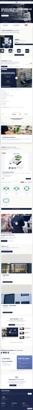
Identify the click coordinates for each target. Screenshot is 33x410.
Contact (26, 0)
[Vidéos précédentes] (30, 326)
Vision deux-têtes (3, 405)
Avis (23, 0)
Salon (21, 0)
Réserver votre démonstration (7, 251)
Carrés (25, 182)
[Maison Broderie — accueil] (16, 2)
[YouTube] (3, 401)
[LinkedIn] (5, 401)
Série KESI (2, 406)
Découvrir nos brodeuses (13, 15)
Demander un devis (4, 15)
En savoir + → (5, 399)
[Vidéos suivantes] (30, 340)
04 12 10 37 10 (7, 0)
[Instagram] (2, 401)
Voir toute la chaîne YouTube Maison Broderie (17, 342)
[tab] (4, 51)
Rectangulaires (29, 182)
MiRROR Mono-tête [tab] (4, 66)
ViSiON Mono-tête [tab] (11, 66)
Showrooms (19, 0)
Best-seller (22, 182)
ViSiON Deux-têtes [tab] (17, 66)
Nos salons (13, 406)
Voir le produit (23, 44)
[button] (16, 78)
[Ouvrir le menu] (1, 2)
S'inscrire (30, 393)
